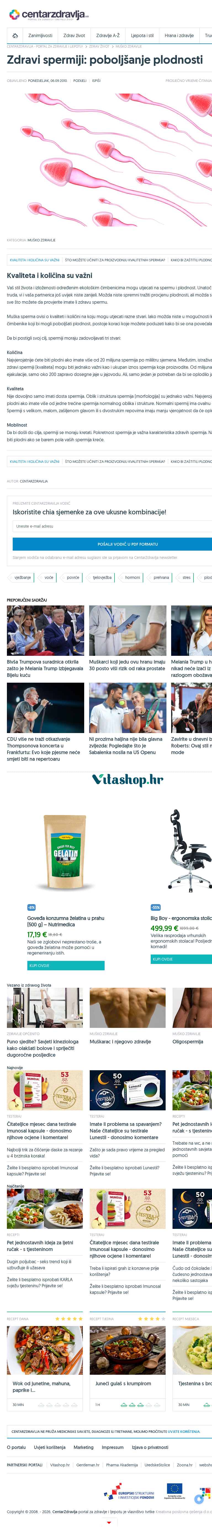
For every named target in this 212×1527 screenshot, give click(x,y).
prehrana (161, 577)
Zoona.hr (184, 1464)
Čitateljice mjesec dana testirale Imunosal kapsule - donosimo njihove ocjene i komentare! (41, 1131)
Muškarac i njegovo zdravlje (120, 1041)
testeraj (14, 1116)
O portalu (16, 1447)
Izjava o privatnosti (150, 1447)
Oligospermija (188, 1041)
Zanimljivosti (40, 35)
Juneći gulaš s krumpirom (123, 1383)
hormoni (132, 577)
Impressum (113, 1447)
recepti (179, 1116)
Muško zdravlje (129, 46)
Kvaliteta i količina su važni (34, 260)
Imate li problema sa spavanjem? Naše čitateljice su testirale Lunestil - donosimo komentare (126, 1131)
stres (186, 577)
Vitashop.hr (60, 1464)
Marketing (84, 1447)
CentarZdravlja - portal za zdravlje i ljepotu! (45, 46)
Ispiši (96, 80)
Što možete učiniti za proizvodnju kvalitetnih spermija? (115, 260)
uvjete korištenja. (184, 1431)
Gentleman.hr (87, 1464)
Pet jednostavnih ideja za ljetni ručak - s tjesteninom (40, 1245)
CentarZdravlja (48, 14)
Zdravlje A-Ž (108, 35)
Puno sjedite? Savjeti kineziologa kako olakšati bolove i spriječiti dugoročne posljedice (42, 1048)
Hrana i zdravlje (179, 35)
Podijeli (79, 80)
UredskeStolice (157, 1464)
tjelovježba (102, 577)
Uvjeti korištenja (49, 1447)
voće (49, 577)
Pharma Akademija (122, 1464)
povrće (73, 577)
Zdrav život (74, 35)
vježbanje (23, 577)
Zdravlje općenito (23, 1033)
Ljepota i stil (142, 35)
